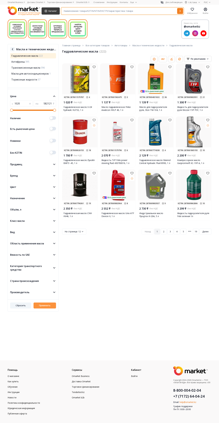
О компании (98, 2)
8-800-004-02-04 (187, 390)
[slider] (11, 110)
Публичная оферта (17, 413)
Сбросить (21, 305)
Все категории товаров (98, 45)
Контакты (124, 2)
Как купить (13, 381)
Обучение (13, 386)
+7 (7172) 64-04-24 (189, 396)
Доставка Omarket (81, 381)
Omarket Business (81, 376)
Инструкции (112, 2)
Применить (45, 305)
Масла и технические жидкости (148, 45)
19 (196, 231)
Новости (12, 397)
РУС (206, 2)
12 (73, 231)
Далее (205, 231)
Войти (134, 376)
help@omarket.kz (188, 402)
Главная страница (71, 45)
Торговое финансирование (85, 386)
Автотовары (121, 45)
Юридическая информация (21, 408)
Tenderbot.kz (78, 392)
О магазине (13, 376)
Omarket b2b (78, 397)
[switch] (52, 118)
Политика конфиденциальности (24, 402)
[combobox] (197, 59)
